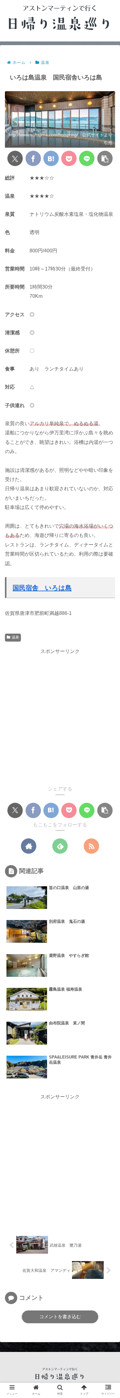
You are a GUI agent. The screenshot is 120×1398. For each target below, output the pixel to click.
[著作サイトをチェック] (28, 846)
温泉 (15, 637)
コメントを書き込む (60, 1316)
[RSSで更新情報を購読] (91, 846)
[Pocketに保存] (69, 158)
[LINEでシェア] (86, 158)
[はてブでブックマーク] (51, 158)
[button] (105, 158)
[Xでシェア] (15, 158)
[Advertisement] (60, 716)
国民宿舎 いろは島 (42, 587)
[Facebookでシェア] (33, 158)
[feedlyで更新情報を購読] (60, 846)
